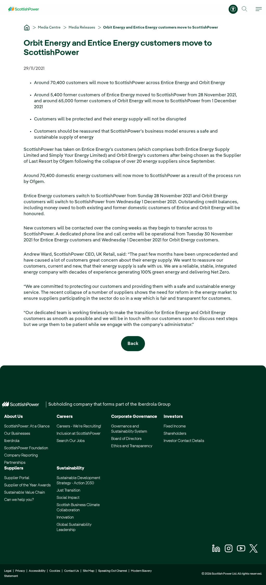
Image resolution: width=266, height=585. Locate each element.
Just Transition (68, 490)
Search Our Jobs (71, 441)
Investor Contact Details (184, 441)
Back (133, 344)
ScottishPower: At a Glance (27, 426)
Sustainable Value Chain (24, 492)
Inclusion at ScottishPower (79, 434)
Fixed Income (175, 426)
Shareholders (175, 434)
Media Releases (82, 27)
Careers (65, 416)
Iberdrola (11, 441)
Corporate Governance (134, 416)
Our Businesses (17, 434)
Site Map (88, 571)
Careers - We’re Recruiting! (79, 426)
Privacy (20, 571)
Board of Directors (126, 439)
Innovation (65, 517)
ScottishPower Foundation (26, 448)
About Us (13, 416)
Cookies (54, 571)
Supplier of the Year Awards (27, 485)
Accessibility (37, 571)
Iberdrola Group (154, 404)
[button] (244, 9)
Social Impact (68, 498)
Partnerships (14, 463)
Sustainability (70, 468)
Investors (173, 416)
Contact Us (71, 571)
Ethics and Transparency (131, 446)
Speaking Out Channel (112, 571)
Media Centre (49, 27)
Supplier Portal (16, 478)
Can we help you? (19, 500)
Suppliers (13, 468)
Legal (7, 571)
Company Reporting (21, 455)
